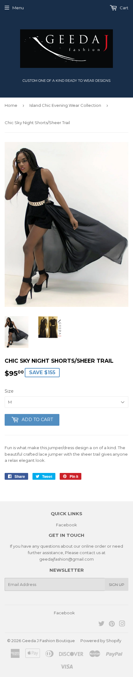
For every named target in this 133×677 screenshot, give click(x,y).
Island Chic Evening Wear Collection (65, 105)
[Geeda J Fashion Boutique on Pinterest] (112, 624)
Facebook (66, 524)
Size (9, 391)
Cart (123, 7)
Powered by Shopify (100, 640)
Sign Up (116, 584)
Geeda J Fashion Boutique (48, 640)
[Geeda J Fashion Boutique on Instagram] (122, 624)
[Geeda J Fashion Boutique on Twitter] (101, 624)
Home (11, 105)
